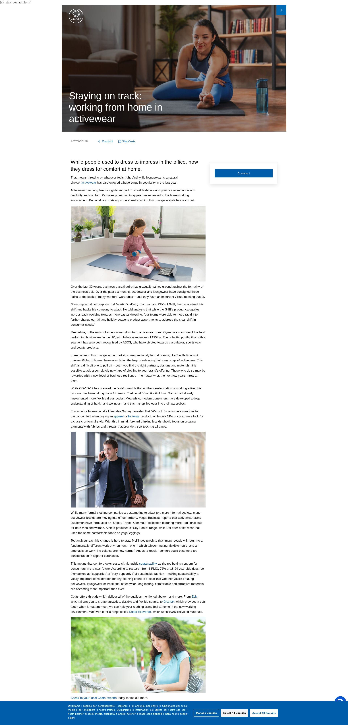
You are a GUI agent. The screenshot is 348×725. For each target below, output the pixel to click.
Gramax (168, 601)
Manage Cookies (206, 712)
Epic (195, 596)
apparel (119, 416)
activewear (88, 182)
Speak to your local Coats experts (94, 698)
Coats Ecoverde (140, 612)
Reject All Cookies (234, 712)
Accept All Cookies (264, 713)
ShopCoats (128, 141)
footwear (134, 416)
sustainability (148, 563)
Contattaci (244, 173)
